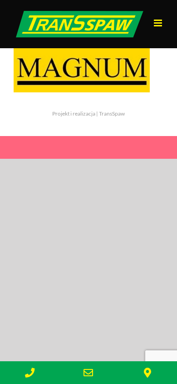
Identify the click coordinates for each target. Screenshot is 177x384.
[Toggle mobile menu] (158, 23)
